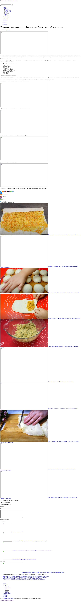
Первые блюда (8, 10)
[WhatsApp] (11, 191)
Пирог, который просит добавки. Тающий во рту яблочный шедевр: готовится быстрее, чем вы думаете (43, 572)
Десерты (7, 15)
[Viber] (9, 191)
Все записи (5, 19)
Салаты (6, 12)
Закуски (6, 9)
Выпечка (7, 13)
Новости (4, 17)
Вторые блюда (8, 11)
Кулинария (5, 8)
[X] (8, 191)
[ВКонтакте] (1, 191)
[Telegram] (13, 191)
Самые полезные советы (9, 598)
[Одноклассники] (3, 191)
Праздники (5, 18)
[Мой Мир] (4, 191)
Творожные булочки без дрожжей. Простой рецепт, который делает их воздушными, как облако (22, 578)
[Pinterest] (6, 191)
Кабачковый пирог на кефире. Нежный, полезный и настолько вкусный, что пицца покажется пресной (24, 579)
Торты (6, 14)
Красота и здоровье (7, 16)
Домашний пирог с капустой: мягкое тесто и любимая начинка (60, 381)
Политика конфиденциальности (6, 600)
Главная (4, 7)
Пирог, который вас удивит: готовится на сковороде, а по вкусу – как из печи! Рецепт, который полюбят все (25, 577)
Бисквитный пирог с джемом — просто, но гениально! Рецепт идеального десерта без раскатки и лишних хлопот (26, 576)
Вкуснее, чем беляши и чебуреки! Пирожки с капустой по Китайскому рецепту (64, 318)
